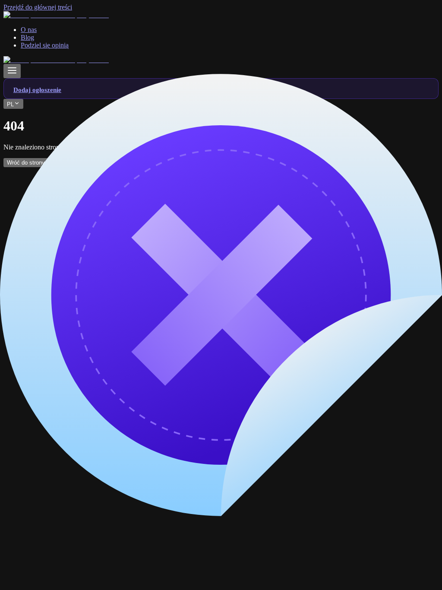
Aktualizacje (38, 331)
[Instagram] (86, 209)
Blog (27, 292)
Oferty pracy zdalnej (48, 242)
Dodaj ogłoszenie (44, 339)
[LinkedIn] (53, 209)
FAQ (28, 300)
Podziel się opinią (45, 323)
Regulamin (36, 307)
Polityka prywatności (49, 315)
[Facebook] (20, 209)
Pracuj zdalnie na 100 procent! (62, 250)
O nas (29, 284)
